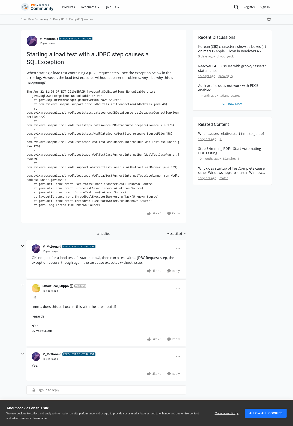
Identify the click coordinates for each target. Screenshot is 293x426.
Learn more (40, 418)
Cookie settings (227, 413)
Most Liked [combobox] (176, 234)
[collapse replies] (22, 246)
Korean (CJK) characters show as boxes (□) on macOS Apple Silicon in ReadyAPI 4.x (232, 48)
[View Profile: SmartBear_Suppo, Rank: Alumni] (36, 288)
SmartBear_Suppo (55, 286)
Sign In (265, 7)
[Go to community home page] (37, 7)
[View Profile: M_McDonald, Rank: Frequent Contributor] (32, 41)
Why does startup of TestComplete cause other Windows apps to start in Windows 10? (231, 170)
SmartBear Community (34, 19)
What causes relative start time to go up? (231, 133)
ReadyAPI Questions (81, 19)
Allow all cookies (265, 413)
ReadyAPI (58, 19)
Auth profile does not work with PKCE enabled (228, 87)
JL (220, 139)
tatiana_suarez (229, 95)
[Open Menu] (269, 19)
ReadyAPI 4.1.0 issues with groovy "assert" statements (232, 68)
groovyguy (225, 76)
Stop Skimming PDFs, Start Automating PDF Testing (229, 150)
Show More (235, 104)
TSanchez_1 (231, 159)
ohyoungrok (225, 56)
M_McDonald (48, 39)
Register (249, 7)
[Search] (236, 7)
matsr (223, 178)
